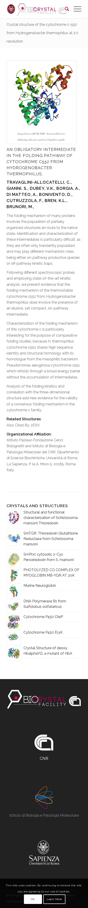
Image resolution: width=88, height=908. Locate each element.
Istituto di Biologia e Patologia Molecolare (44, 815)
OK (33, 899)
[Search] (64, 9)
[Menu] (75, 9)
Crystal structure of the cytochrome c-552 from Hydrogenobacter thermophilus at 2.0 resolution (42, 32)
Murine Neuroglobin (39, 585)
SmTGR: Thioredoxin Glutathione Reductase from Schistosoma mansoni (50, 538)
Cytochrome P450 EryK (43, 632)
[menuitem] (64, 9)
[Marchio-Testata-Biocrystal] (36, 9)
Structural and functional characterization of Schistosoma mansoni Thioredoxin (50, 517)
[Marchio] (44, 699)
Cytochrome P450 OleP (43, 617)
